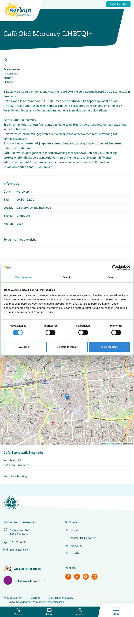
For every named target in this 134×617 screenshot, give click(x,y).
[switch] (50, 332)
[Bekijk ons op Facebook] (68, 577)
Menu (116, 614)
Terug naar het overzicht (19, 239)
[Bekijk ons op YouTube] (86, 577)
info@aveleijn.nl (19, 549)
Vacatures (76, 545)
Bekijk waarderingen (27, 581)
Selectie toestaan (67, 346)
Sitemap (35, 597)
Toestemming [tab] (23, 277)
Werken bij (118, 4)
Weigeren (24, 346)
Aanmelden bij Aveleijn (83, 538)
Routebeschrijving (15, 476)
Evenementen (11, 69)
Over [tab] (111, 277)
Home (74, 530)
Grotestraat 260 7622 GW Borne (19, 532)
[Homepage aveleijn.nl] (11, 503)
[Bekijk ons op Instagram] (94, 577)
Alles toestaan (109, 346)
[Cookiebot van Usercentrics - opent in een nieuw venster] (114, 267)
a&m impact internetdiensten (46, 602)
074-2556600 (18, 542)
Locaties (75, 553)
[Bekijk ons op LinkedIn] (77, 577)
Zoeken (80, 614)
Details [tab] (67, 277)
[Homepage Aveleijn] (19, 10)
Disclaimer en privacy (61, 597)
